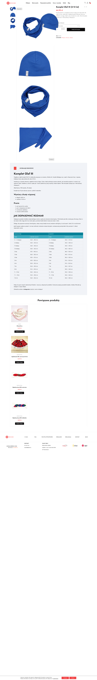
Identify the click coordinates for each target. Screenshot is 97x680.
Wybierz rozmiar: (60, 23)
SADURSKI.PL (15, 447)
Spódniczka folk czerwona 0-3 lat (20, 356)
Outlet (64, 3)
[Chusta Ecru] (19, 313)
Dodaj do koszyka (76, 29)
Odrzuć (72, 678)
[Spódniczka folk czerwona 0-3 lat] (19, 344)
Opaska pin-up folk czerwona (20, 387)
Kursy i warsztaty (57, 3)
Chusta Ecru (19, 326)
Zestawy (71, 37)
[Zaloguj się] (87, 3)
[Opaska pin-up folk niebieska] (19, 405)
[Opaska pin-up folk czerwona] (19, 375)
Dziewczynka (35, 3)
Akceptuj (65, 678)
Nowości (67, 37)
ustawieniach (55, 678)
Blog (69, 3)
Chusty (19, 324)
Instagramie (27, 289)
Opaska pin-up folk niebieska (20, 418)
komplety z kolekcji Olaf (71, 285)
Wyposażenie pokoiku (45, 3)
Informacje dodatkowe (26, 168)
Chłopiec (28, 3)
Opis (15, 168)
